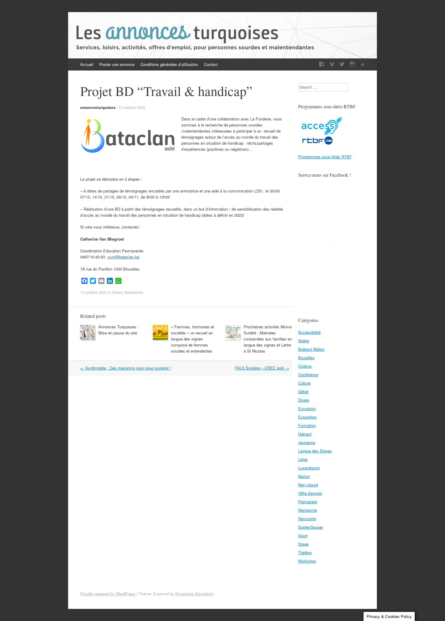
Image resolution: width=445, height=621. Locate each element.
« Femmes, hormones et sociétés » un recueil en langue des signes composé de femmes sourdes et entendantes (192, 339)
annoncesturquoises (98, 107)
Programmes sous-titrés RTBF (325, 156)
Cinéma (305, 366)
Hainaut (305, 434)
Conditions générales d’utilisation (169, 64)
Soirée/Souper (310, 527)
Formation (307, 425)
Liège (303, 459)
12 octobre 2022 (131, 107)
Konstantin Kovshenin (194, 593)
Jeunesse (306, 442)
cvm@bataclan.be (123, 257)
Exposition (307, 417)
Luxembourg (309, 468)
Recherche (133, 292)
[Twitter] (342, 64)
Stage (303, 544)
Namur (304, 476)
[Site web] (363, 64)
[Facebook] (321, 64)
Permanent (307, 501)
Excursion (307, 408)
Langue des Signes (315, 451)
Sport (303, 535)
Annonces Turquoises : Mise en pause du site (118, 330)
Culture (304, 383)
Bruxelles (306, 357)
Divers (117, 292)
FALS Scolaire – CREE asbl (262, 368)
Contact (211, 64)
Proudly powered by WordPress (107, 593)
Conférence (308, 374)
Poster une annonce (116, 64)
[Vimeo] (332, 64)
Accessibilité (309, 332)
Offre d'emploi (310, 493)
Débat (303, 391)
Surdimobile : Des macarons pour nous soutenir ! (125, 368)
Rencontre (307, 518)
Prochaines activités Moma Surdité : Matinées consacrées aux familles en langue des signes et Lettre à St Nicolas (268, 339)
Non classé (308, 485)
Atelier (303, 340)
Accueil (86, 64)
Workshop (307, 561)
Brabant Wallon (311, 349)
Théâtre (305, 552)
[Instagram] (352, 64)
